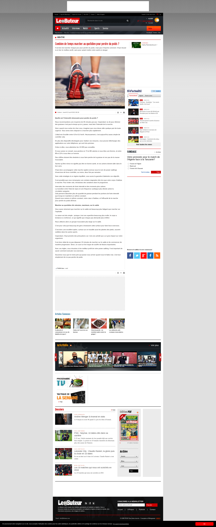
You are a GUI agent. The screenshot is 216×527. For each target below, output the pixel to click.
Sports (96, 28)
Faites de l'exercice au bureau (80, 331)
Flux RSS (86, 14)
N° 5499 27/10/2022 (132, 443)
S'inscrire (149, 505)
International (133, 95)
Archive (158, 152)
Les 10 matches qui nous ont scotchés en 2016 (92, 468)
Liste (113, 410)
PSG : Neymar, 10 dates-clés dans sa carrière (91, 434)
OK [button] (204, 524)
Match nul (133, 166)
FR (157, 14)
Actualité (65, 28)
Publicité (142, 509)
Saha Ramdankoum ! (149, 45)
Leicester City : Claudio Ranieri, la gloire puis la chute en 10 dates (94, 452)
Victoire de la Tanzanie (136, 168)
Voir (61, 402)
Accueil (56, 14)
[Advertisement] (108, 6)
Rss (159, 32)
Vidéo (150, 28)
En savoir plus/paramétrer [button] (121, 524)
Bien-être (66, 32)
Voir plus (155, 345)
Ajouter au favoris (76, 14)
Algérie (141, 95)
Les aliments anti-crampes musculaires (116, 331)
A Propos (131, 509)
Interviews (76, 28)
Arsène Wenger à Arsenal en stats (89, 417)
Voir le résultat (145, 172)
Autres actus (148, 95)
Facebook (149, 32)
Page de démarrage (65, 14)
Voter (158, 172)
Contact (92, 14)
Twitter (155, 32)
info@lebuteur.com (65, 518)
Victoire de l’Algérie (135, 164)
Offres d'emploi (101, 14)
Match (87, 28)
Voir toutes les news (144, 144)
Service (105, 28)
